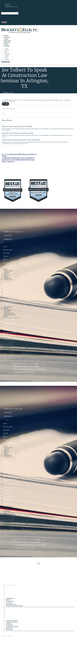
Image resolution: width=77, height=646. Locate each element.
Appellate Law (7, 285)
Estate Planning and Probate (9, 315)
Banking (6, 289)
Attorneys (7, 40)
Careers (7, 42)
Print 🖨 (5, 104)
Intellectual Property (10, 322)
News (6, 44)
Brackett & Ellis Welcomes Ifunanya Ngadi (17, 133)
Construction (7, 292)
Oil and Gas (7, 329)
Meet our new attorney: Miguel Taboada (17, 126)
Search (12, 11)
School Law (7, 339)
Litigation (6, 326)
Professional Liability (10, 332)
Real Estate (7, 335)
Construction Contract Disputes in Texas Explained (21, 140)
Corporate (6, 295)
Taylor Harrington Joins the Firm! (24, 372)
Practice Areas (6, 51)
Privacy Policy (7, 266)
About (6, 35)
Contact (7, 45)
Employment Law (9, 298)
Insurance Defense (9, 319)
